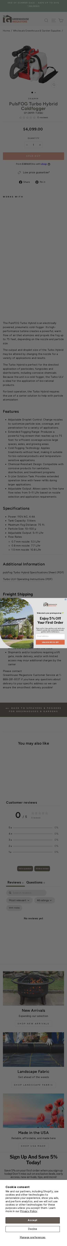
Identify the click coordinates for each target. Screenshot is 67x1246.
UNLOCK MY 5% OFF (50, 642)
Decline (32, 1229)
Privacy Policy (28, 1211)
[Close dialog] (65, 599)
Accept (32, 1220)
